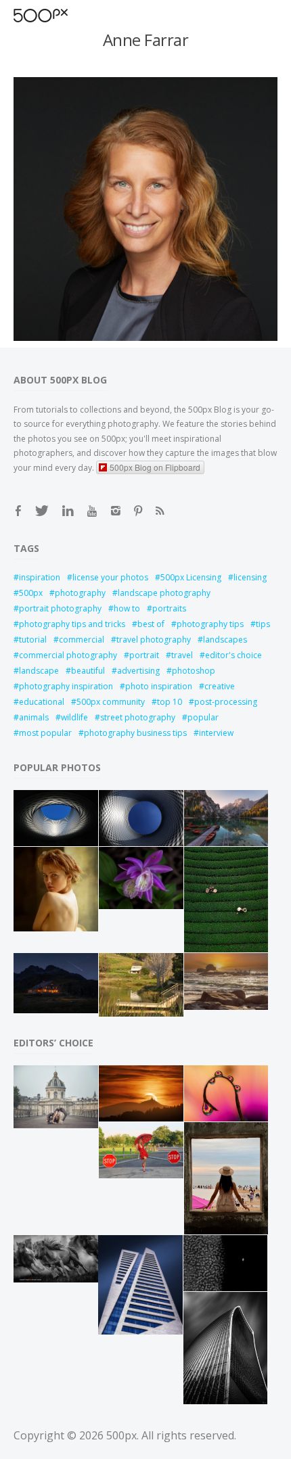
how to (127, 608)
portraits (169, 608)
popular (203, 717)
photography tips (210, 624)
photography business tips (135, 733)
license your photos (110, 577)
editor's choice (233, 655)
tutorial (33, 639)
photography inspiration (66, 686)
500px (31, 593)
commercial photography (68, 655)
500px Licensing (190, 577)
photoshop (193, 670)
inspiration (39, 577)
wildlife (74, 717)
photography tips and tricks (72, 624)
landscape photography (164, 593)
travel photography (153, 639)
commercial (81, 639)
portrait (144, 655)
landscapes (225, 639)
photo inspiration (158, 686)
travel (182, 655)
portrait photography (60, 608)
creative (219, 686)
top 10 (169, 702)
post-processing (225, 702)
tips (263, 624)
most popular (45, 733)
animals (34, 717)
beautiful (88, 670)
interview (216, 733)
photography (80, 593)
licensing (250, 577)
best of (150, 624)
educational (41, 702)
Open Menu (64, 15)
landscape (39, 670)
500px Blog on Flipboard (155, 467)
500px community (110, 702)
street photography (137, 717)
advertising (138, 670)
